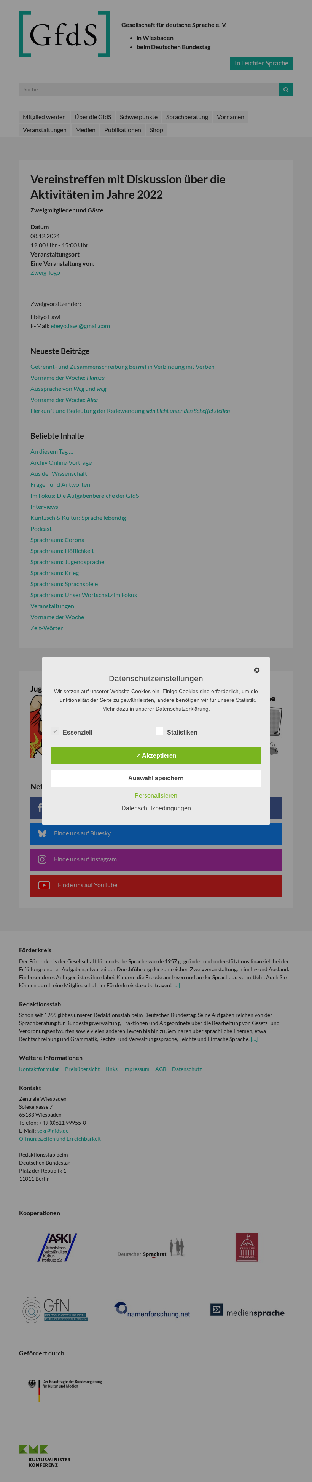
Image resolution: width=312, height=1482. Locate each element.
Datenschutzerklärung (182, 709)
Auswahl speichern (156, 778)
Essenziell (77, 732)
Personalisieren (156, 795)
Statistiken (182, 732)
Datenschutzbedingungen (156, 808)
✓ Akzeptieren (156, 755)
